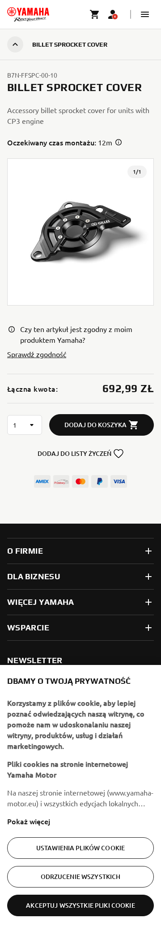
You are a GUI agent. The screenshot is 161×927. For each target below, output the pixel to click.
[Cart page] (94, 14)
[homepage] (28, 14)
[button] (145, 14)
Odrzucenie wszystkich (81, 876)
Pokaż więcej (28, 821)
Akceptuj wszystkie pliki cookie (80, 905)
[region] (80, 796)
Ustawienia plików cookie (80, 848)
